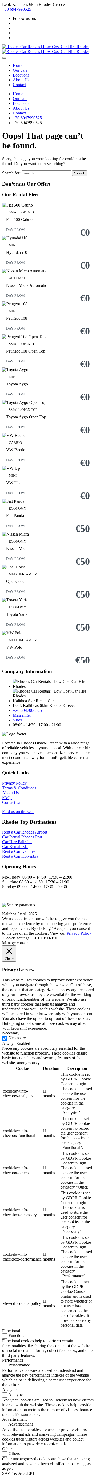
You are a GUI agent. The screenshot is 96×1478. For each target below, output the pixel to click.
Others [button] (7, 1448)
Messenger (22, 715)
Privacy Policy (14, 783)
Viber (17, 720)
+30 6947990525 (16, 9)
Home (18, 65)
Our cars (20, 70)
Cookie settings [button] (16, 938)
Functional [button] (11, 1330)
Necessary (17, 1038)
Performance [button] (12, 1360)
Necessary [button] (10, 1033)
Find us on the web (18, 811)
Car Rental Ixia (15, 846)
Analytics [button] (10, 1389)
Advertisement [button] (14, 1419)
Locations (21, 75)
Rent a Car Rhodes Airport (24, 832)
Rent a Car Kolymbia (20, 856)
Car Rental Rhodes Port (22, 837)
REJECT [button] (56, 938)
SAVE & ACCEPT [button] (18, 1473)
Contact (19, 84)
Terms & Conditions (19, 788)
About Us (21, 80)
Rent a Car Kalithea (18, 851)
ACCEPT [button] (40, 938)
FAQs (7, 797)
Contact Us (11, 802)
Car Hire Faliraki (17, 841)
